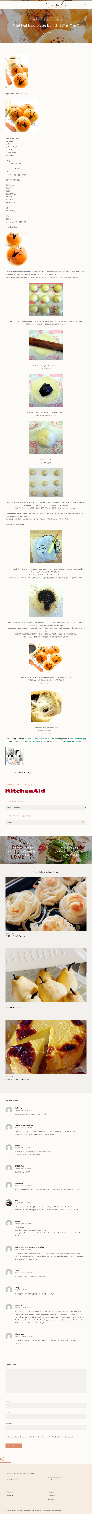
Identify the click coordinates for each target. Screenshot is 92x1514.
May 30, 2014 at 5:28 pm (23, 1185)
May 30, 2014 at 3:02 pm (23, 1168)
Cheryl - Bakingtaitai (24, 1125)
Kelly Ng (18, 1108)
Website (8, 1423)
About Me (10, 1492)
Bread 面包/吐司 (37, 19)
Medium (57, 19)
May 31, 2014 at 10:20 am (23, 1307)
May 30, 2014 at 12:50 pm (24, 1110)
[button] (85, 5)
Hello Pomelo (57, 1510)
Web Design (44, 1510)
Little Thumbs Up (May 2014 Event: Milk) (43, 738)
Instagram (51, 1492)
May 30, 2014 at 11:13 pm (23, 1272)
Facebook (51, 1496)
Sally (17, 1288)
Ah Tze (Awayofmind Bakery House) (69, 741)
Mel (16, 1201)
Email (8, 1412)
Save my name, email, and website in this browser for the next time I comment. (40, 1437)
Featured (48, 19)
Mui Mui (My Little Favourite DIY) (29, 741)
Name (8, 1401)
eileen (17, 1146)
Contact (10, 1496)
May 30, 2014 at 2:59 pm (23, 1148)
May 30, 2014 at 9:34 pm (23, 1249)
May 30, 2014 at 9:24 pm (23, 1223)
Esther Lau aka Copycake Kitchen (29, 1247)
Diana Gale (19, 1334)
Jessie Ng (19, 1305)
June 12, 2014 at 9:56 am (24, 1336)
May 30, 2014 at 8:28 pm (23, 1203)
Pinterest (51, 1499)
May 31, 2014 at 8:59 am (23, 1290)
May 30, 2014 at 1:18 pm (23, 1127)
